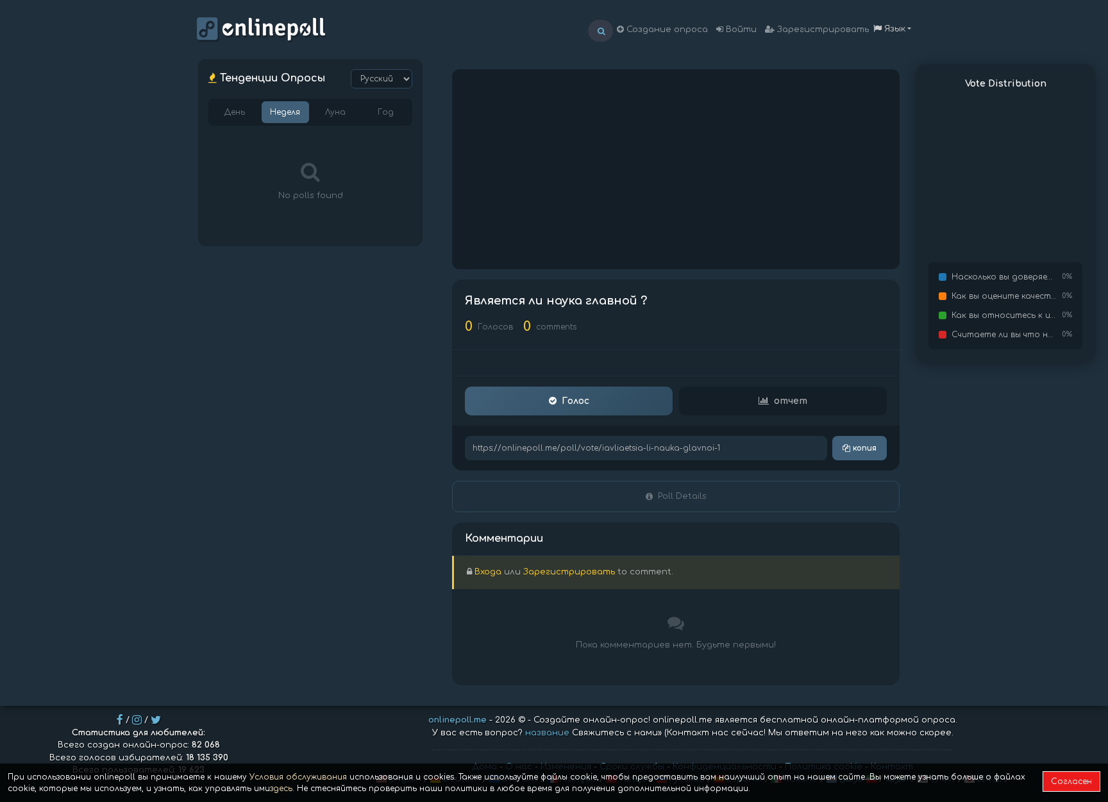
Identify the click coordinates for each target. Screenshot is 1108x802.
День (234, 112)
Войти (740, 29)
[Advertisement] (675, 169)
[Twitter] (156, 719)
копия (863, 448)
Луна (335, 112)
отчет (790, 401)
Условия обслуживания (298, 777)
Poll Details (682, 496)
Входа (487, 571)
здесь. (282, 788)
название (547, 732)
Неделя (285, 112)
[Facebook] (120, 719)
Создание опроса (666, 29)
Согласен (1071, 781)
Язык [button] (893, 28)
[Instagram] (137, 719)
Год (386, 112)
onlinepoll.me (457, 719)
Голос (575, 401)
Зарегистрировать (822, 29)
